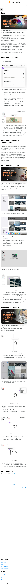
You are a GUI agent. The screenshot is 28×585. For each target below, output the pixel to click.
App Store (3, 562)
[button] (1, 9)
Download (10, 5)
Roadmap (3, 579)
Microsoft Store (5, 566)
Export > (24, 487)
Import (14, 484)
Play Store (4, 564)
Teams (21, 5)
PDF (15, 473)
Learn (24, 5)
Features (14, 5)
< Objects (4, 480)
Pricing (17, 5)
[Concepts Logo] (14, 2)
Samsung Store (5, 568)
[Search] (26, 6)
